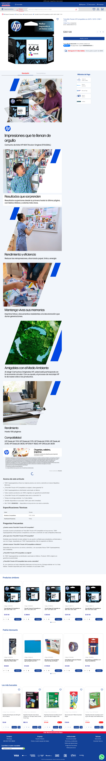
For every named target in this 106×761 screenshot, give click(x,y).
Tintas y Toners (19, 14)
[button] (7, 9)
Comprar (18, 619)
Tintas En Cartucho (28, 14)
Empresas (101, 4)
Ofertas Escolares (21, 10)
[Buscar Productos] (76, 9)
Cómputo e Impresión (9, 14)
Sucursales (19, 4)
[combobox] (53, 9)
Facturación (92, 4)
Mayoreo (83, 4)
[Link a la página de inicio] (3, 14)
